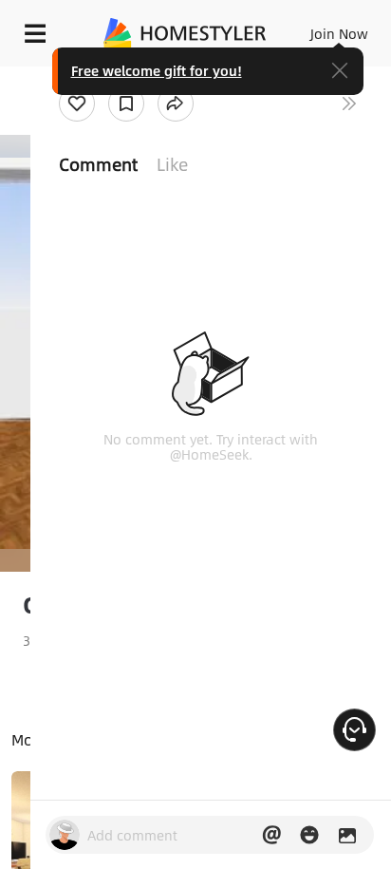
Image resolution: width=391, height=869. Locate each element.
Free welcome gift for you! (156, 70)
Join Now (339, 33)
